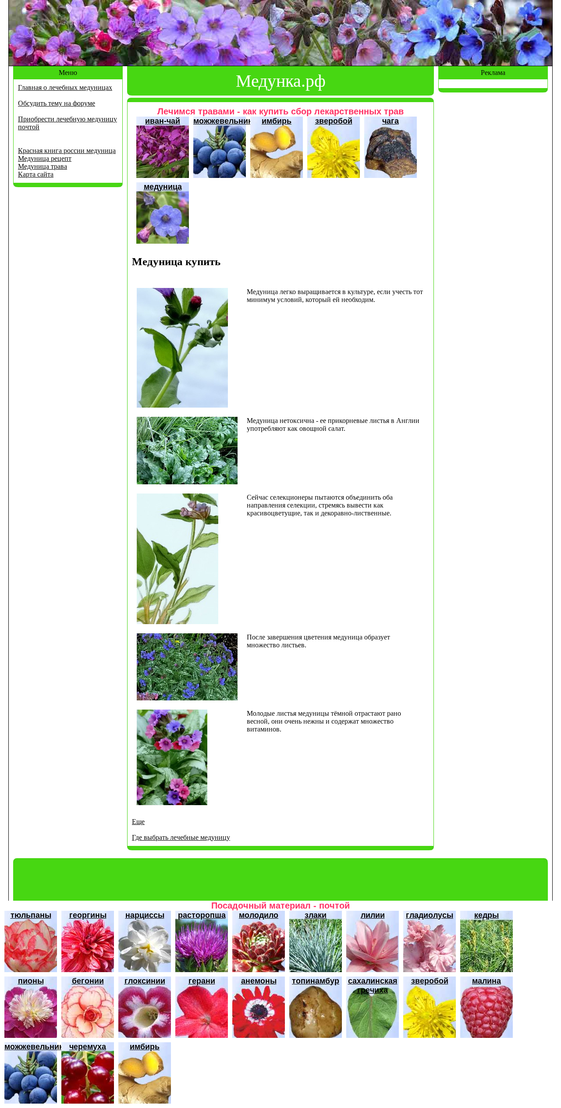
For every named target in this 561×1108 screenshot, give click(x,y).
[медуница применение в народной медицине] (177, 621)
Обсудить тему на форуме (56, 103)
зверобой (333, 121)
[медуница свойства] (187, 482)
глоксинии (144, 981)
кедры (486, 915)
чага (390, 121)
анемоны (259, 981)
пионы (31, 981)
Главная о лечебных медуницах (65, 87)
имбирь (276, 121)
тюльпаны (31, 915)
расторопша (202, 915)
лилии (373, 915)
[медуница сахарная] (182, 405)
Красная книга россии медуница (67, 150)
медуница (163, 186)
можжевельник (222, 121)
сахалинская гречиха (373, 985)
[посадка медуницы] (187, 698)
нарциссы (144, 915)
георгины (88, 915)
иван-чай (162, 121)
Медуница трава (42, 166)
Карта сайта (35, 174)
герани (201, 981)
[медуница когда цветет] (172, 802)
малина (486, 981)
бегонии (88, 981)
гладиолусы (429, 915)
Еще (138, 821)
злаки (316, 915)
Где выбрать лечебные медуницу (181, 837)
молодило (258, 915)
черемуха (87, 1046)
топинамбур (315, 981)
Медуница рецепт (44, 158)
